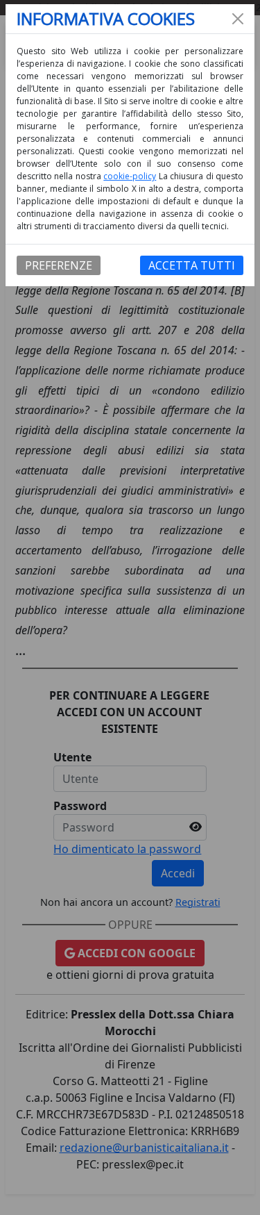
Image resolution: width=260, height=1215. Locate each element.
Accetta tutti (191, 265)
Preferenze (58, 265)
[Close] (238, 19)
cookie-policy (129, 176)
